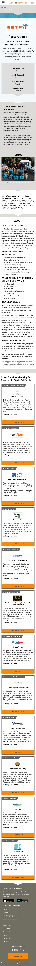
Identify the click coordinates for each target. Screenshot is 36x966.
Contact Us (6, 938)
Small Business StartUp (10, 919)
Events (5, 909)
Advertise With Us (18, 947)
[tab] (7, 182)
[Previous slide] (4, 167)
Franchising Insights (9, 916)
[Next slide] (31, 167)
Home (5, 935)
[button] (4, 2)
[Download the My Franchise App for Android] (23, 900)
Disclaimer (6, 912)
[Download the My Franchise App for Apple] (9, 900)
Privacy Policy (7, 925)
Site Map (5, 941)
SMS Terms (6, 928)
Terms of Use (7, 932)
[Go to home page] (18, 2)
